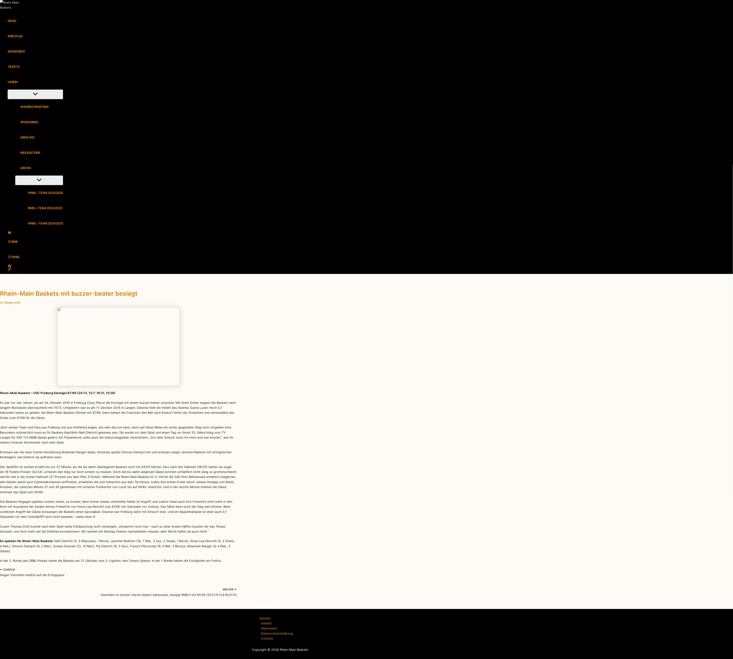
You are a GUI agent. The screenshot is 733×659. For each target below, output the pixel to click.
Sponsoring (29, 122)
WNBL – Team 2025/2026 (45, 193)
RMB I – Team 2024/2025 (45, 208)
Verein (13, 82)
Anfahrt (266, 623)
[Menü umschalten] (35, 94)
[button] (20, 82)
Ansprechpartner (34, 107)
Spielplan (15, 36)
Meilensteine (30, 153)
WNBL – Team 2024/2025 (45, 223)
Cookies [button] (267, 638)
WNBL (15, 257)
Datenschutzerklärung (277, 633)
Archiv (25, 168)
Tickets (13, 67)
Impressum (269, 628)
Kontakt (265, 618)
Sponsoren (16, 51)
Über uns (27, 137)
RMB (14, 242)
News (12, 21)
